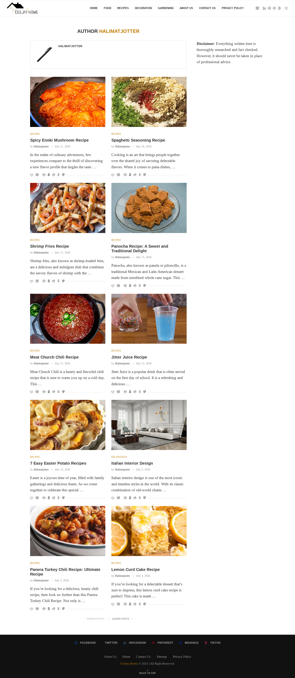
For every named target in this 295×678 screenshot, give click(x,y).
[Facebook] (257, 8)
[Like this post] (31, 175)
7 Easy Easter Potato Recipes (58, 463)
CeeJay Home (129, 663)
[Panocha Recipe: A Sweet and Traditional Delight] (149, 208)
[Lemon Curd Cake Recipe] (149, 531)
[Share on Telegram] (58, 175)
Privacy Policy (233, 8)
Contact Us (207, 8)
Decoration (143, 8)
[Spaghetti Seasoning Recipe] (149, 102)
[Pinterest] (269, 8)
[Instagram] (264, 8)
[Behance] (274, 8)
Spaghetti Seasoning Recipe (138, 140)
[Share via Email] (63, 175)
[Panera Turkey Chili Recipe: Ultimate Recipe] (67, 531)
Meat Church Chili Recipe (54, 357)
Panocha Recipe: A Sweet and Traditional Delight (139, 248)
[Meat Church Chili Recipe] (67, 319)
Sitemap (162, 656)
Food (107, 8)
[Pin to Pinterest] (44, 175)
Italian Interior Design (132, 463)
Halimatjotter (70, 46)
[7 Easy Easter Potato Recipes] (67, 425)
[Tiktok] (279, 8)
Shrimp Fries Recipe (49, 246)
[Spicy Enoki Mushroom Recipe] (67, 102)
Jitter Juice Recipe (129, 357)
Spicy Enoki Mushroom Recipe (59, 140)
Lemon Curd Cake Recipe (135, 569)
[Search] (286, 8)
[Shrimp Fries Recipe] (67, 208)
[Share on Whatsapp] (53, 175)
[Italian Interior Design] (149, 425)
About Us (186, 8)
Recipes (123, 8)
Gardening (166, 8)
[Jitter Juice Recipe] (149, 319)
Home (94, 8)
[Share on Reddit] (48, 175)
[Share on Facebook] (37, 175)
